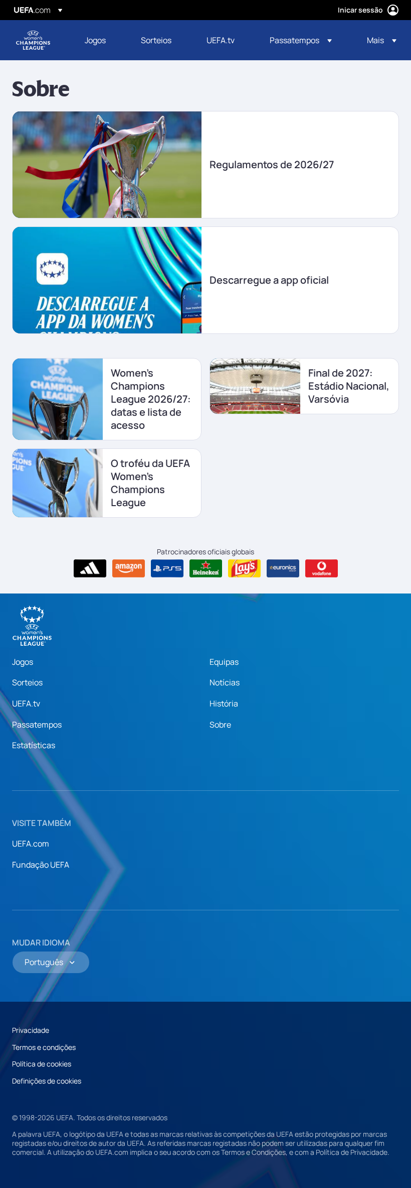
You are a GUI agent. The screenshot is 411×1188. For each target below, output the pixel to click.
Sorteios (27, 682)
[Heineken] (205, 568)
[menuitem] (100, 40)
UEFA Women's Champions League (33, 40)
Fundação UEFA (40, 864)
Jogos (22, 661)
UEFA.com (30, 843)
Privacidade (30, 1030)
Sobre (220, 724)
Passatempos (37, 724)
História (224, 703)
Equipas (224, 661)
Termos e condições (44, 1047)
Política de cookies (41, 1063)
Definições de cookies (46, 1081)
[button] (300, 40)
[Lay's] (244, 568)
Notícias (225, 682)
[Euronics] (283, 568)
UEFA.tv (26, 703)
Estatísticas (33, 745)
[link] (95, 40)
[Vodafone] (321, 568)
